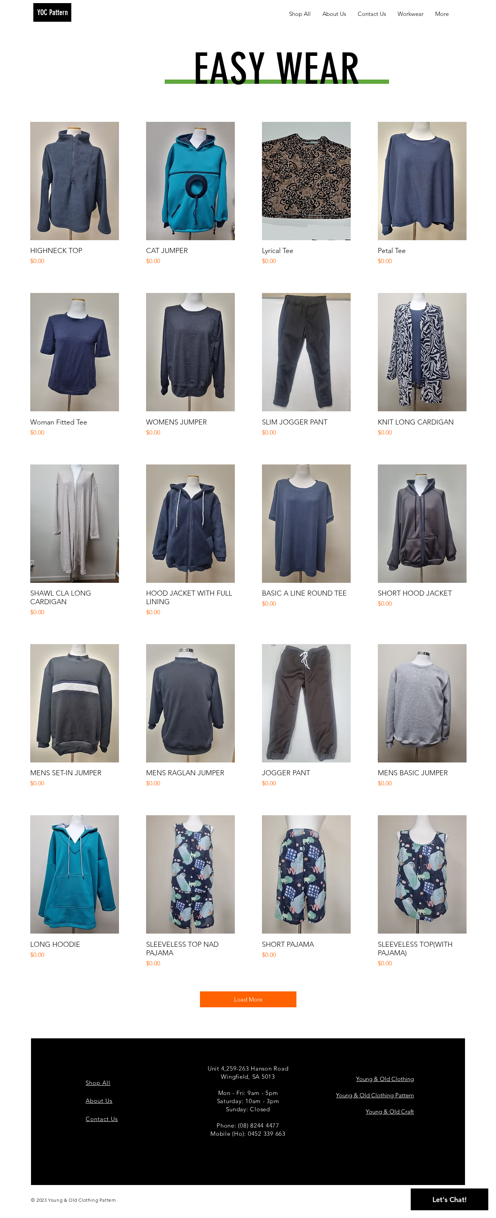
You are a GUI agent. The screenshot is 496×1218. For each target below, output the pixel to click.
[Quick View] (74, 181)
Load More (248, 999)
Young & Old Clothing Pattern (375, 1095)
